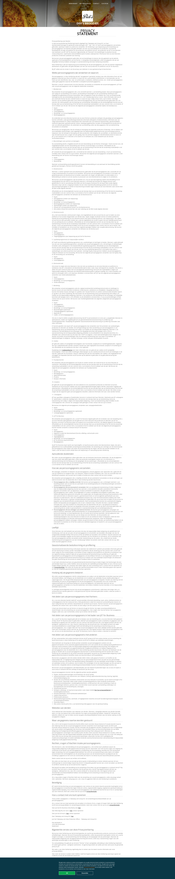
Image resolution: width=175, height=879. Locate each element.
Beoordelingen (85, 3)
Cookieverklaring (67, 350)
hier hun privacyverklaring (102, 690)
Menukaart (73, 3)
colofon (104, 3)
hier (79, 808)
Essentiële (85, 873)
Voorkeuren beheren (89, 867)
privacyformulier (60, 567)
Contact (96, 3)
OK (67, 873)
